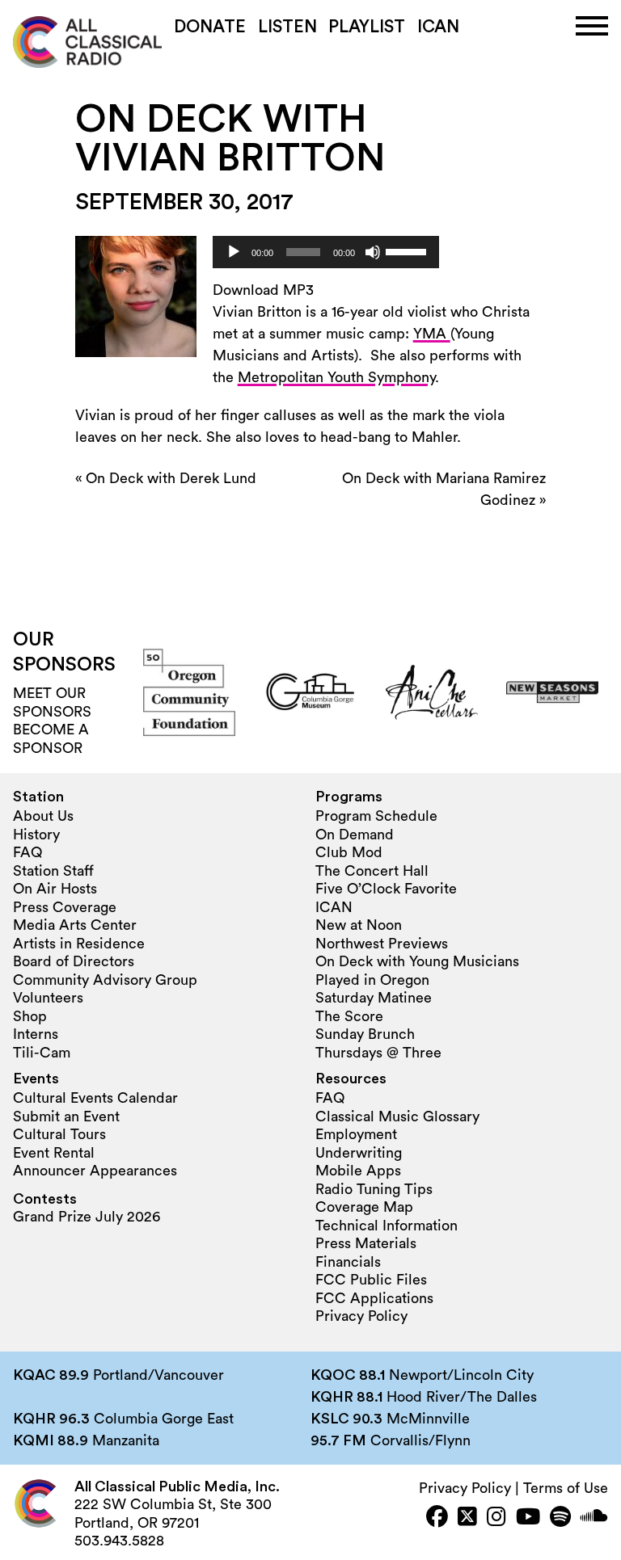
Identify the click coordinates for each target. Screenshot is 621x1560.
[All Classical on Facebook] (437, 1518)
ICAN (438, 27)
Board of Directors (73, 961)
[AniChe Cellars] (431, 692)
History (36, 834)
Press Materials (365, 1243)
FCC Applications (374, 1298)
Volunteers (48, 997)
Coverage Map (364, 1207)
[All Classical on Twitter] (467, 1518)
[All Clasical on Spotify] (560, 1518)
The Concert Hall (372, 871)
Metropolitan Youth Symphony (336, 377)
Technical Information (386, 1225)
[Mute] (373, 252)
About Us (43, 816)
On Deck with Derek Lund (171, 478)
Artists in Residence (79, 943)
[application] (326, 252)
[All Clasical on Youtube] (528, 1518)
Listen (287, 27)
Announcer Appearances (95, 1170)
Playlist (366, 27)
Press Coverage (64, 907)
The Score (349, 1016)
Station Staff (53, 871)
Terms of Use (565, 1488)
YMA (431, 333)
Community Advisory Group (105, 980)
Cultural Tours (59, 1134)
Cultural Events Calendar (95, 1098)
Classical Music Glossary (397, 1116)
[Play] (234, 252)
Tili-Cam (41, 1052)
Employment (356, 1134)
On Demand (354, 834)
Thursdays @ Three (378, 1052)
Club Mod (348, 852)
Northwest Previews (381, 943)
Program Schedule (376, 816)
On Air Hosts (55, 888)
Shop (30, 1016)
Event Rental (54, 1153)
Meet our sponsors (52, 702)
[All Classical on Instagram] (496, 1518)
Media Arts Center (75, 925)
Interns (35, 1034)
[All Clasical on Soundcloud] (594, 1518)
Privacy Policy (361, 1316)
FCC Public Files (371, 1279)
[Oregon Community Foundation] (189, 692)
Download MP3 (263, 290)
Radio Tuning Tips (374, 1189)
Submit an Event (66, 1116)
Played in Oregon (372, 980)
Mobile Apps (358, 1170)
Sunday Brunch (365, 1034)
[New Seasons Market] (552, 692)
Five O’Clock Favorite (386, 888)
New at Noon (358, 925)
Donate (210, 27)
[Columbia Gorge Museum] (310, 692)
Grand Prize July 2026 (86, 1216)
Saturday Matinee (373, 997)
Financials (348, 1262)
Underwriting (358, 1153)
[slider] (408, 250)
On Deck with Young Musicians (417, 961)
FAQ (27, 852)
